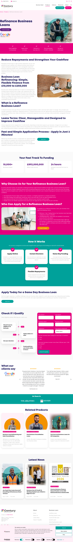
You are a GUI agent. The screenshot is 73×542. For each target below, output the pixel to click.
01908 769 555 (10, 514)
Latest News (36, 517)
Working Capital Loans (54, 515)
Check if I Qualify (37, 520)
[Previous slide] (20, 379)
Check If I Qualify (60, 7)
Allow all (64, 527)
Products (47, 5)
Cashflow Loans (53, 513)
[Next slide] (71, 379)
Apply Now (68, 7)
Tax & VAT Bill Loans (54, 517)
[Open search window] (71, 4)
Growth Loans (52, 520)
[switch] (32, 540)
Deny (64, 534)
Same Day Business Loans (55, 522)
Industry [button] (54, 5)
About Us (35, 515)
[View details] (66, 1)
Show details (59, 539)
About (35, 510)
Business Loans (53, 510)
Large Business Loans (54, 524)
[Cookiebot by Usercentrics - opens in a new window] (7, 540)
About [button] (66, 5)
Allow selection (64, 531)
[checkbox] (54, 338)
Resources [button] (60, 5)
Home (1, 12)
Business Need (39, 5)
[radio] (54, 337)
